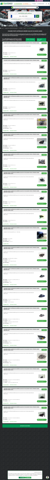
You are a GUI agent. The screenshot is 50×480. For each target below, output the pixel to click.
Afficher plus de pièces (25, 425)
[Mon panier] (48, 4)
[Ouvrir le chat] (47, 478)
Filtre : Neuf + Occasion (41, 40)
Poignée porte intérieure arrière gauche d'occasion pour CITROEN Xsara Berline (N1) (21, 78)
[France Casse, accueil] (6, 3)
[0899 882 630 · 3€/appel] (39, 0)
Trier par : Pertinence (30, 40)
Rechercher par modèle (15, 19)
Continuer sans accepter (38, 472)
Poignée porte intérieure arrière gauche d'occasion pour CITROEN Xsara (21, 42)
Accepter (22, 477)
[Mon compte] (46, 4)
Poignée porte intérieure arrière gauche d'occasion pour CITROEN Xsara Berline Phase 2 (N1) (21, 115)
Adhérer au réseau (46, 0)
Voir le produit (41, 54)
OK (37, 16)
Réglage (28, 477)
